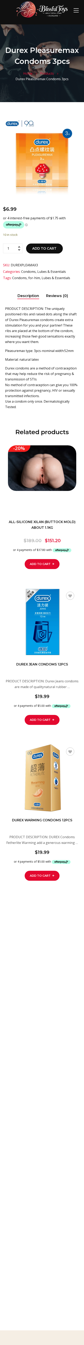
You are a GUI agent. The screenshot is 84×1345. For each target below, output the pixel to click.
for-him (34, 278)
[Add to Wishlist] (70, 453)
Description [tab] (28, 296)
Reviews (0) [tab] (57, 296)
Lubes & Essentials (51, 271)
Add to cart (44, 248)
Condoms (28, 271)
